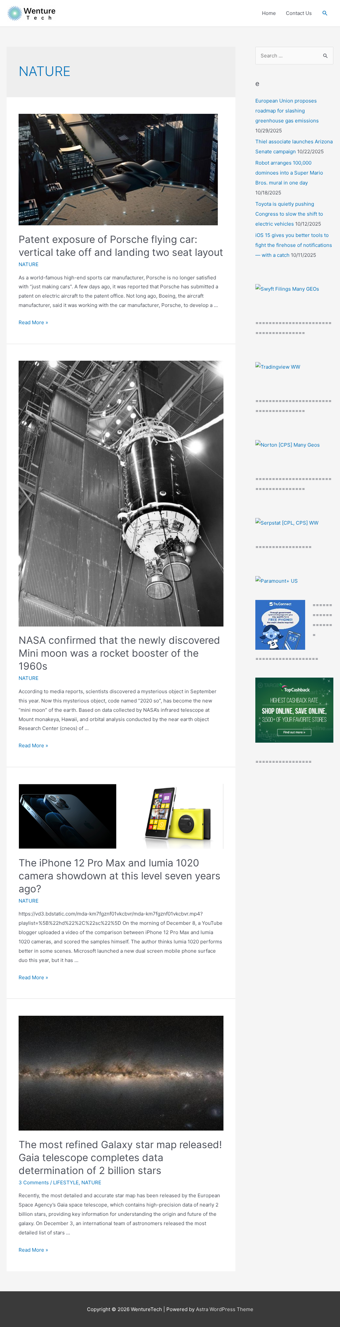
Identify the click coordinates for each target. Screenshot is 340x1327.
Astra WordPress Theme (224, 1309)
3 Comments (34, 1182)
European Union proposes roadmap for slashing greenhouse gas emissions (287, 111)
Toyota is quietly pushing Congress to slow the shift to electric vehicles (289, 214)
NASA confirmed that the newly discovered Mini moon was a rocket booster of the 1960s (119, 653)
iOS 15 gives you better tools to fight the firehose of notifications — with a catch (293, 245)
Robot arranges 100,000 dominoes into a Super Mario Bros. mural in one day (289, 173)
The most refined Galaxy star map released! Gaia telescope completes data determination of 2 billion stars (120, 1157)
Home (269, 13)
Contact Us (299, 13)
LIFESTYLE (66, 1182)
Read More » (33, 322)
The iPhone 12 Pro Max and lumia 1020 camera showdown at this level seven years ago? (119, 876)
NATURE (29, 264)
